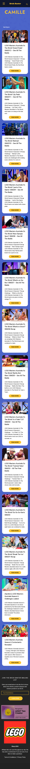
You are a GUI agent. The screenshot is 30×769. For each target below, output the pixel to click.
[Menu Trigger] (4, 3)
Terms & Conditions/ (10, 757)
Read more (15, 71)
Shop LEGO (15, 746)
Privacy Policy (21, 757)
